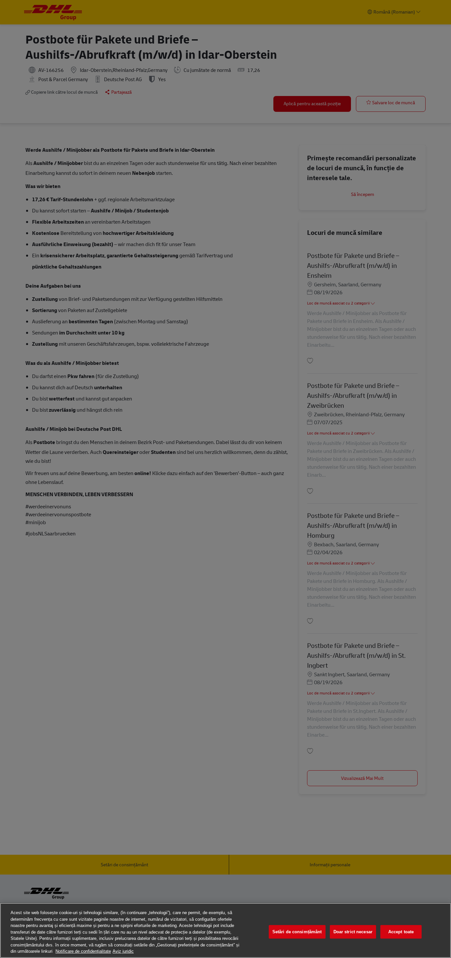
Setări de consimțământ (297, 931)
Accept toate (401, 931)
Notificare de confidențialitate (83, 951)
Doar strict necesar (352, 931)
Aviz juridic (123, 951)
